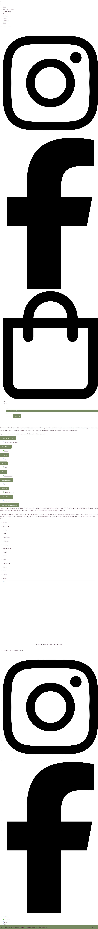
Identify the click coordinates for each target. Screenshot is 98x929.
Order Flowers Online (8, 9)
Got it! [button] (93, 927)
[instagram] (50, 136)
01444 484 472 (25, 510)
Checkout (17, 416)
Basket (9, 416)
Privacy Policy (58, 644)
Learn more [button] (45, 927)
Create (21, 650)
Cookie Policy (50, 644)
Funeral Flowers (7, 11)
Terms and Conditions (41, 644)
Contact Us (5, 20)
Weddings (5, 13)
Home (4, 6)
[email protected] (73, 430)
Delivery (5, 18)
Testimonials (6, 16)
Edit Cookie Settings (6, 650)
